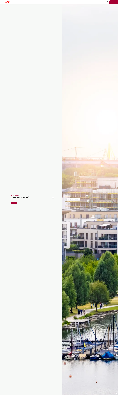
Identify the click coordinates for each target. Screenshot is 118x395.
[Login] (108, 2)
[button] (116, 393)
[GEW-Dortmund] (10, 2)
